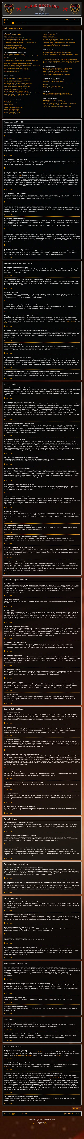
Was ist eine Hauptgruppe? (49, 44)
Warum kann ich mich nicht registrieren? (14, 37)
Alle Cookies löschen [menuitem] (75, 1113)
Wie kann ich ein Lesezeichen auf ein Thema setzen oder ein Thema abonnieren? (60, 83)
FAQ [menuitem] (66, 1113)
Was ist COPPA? (8, 36)
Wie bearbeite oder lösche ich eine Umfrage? (15, 85)
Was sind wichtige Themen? (11, 110)
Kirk (45, 1122)
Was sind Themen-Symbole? (11, 114)
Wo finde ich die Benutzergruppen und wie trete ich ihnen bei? (58, 39)
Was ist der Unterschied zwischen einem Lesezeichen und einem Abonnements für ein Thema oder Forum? (59, 80)
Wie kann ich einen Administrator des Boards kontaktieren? (57, 106)
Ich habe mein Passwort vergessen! (13, 45)
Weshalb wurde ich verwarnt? (11, 89)
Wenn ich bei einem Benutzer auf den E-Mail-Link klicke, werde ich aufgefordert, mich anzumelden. (20, 70)
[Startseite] (42, 9)
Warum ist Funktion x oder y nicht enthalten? (54, 101)
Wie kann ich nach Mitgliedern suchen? (52, 73)
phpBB (36, 1119)
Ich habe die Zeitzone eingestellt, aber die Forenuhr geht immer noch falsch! (21, 61)
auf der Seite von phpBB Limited (23, 1055)
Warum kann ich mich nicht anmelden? (13, 40)
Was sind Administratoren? (49, 34)
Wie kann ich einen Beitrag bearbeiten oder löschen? (17, 78)
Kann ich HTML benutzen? (10, 103)
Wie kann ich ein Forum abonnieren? (52, 86)
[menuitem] (77, 20)
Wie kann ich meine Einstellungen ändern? (14, 54)
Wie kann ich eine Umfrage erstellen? (13, 81)
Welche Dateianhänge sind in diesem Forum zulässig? (56, 93)
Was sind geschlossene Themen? (12, 112)
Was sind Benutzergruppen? (50, 37)
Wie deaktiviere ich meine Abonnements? (53, 87)
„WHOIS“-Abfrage (54, 1077)
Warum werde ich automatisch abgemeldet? (14, 47)
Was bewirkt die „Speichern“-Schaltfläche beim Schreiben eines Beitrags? (22, 92)
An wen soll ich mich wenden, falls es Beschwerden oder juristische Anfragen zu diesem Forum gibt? (59, 104)
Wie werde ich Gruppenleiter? (50, 40)
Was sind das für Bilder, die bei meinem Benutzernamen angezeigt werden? (22, 65)
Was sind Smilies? (8, 104)
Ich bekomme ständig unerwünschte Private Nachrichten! (57, 52)
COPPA (21, 175)
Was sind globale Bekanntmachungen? (13, 107)
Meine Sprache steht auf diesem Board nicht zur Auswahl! (18, 63)
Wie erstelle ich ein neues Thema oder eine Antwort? (17, 77)
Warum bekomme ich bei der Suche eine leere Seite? (56, 71)
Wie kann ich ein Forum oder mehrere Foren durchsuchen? (57, 68)
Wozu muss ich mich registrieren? (12, 34)
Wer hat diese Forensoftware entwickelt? (53, 100)
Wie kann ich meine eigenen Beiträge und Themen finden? (57, 74)
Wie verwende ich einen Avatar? (12, 66)
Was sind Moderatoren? (49, 36)
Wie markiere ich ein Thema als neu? (13, 95)
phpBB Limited (71, 321)
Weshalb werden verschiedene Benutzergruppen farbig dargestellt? (59, 42)
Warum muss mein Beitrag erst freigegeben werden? (17, 94)
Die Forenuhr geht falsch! (10, 58)
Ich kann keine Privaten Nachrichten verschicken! (55, 51)
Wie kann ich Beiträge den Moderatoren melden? (16, 91)
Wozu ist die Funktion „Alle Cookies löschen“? (15, 48)
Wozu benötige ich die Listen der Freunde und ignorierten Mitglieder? (60, 59)
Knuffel (7, 20)
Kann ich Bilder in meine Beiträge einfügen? (14, 106)
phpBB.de (6, 323)
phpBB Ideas (7, 1066)
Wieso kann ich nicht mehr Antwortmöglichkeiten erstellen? (18, 83)
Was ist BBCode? (8, 101)
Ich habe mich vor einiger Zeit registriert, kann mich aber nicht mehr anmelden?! (20, 43)
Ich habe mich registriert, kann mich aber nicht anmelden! (18, 39)
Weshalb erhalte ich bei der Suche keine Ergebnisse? (56, 69)
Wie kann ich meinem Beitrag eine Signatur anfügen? (17, 80)
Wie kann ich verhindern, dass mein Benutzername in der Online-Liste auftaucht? (21, 56)
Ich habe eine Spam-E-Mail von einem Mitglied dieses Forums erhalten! (60, 54)
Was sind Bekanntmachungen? (11, 109)
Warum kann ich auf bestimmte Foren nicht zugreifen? (17, 86)
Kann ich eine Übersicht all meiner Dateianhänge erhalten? (57, 94)
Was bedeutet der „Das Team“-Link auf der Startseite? (56, 45)
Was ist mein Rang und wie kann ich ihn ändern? (16, 68)
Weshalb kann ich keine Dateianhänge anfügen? (16, 88)
